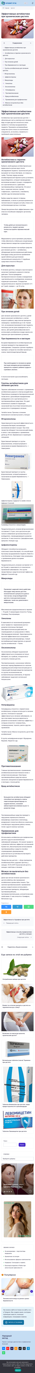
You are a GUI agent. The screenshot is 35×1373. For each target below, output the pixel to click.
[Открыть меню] (33, 3)
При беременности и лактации (15, 65)
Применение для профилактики (16, 99)
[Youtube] (7, 1348)
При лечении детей (11, 62)
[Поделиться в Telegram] (17, 907)
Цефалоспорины (10, 77)
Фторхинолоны (10, 74)
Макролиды (9, 80)
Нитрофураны (10, 90)
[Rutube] (11, 1348)
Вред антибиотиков (11, 96)
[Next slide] (30, 1191)
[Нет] (33, 1366)
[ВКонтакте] (3, 1348)
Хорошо (18, 1370)
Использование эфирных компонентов (17, 1259)
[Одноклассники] (15, 1348)
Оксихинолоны (10, 87)
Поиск (5, 1141)
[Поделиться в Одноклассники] (6, 912)
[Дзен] (24, 1348)
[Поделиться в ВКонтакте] (6, 907)
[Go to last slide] (3, 1291)
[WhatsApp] (3, 1352)
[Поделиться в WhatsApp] (29, 907)
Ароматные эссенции (12, 1256)
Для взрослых (10, 58)
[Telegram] (28, 1348)
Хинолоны (8, 83)
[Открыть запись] (17, 970)
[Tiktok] (20, 1348)
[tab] (4, 1191)
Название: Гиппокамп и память (15, 1262)
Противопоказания (11, 93)
